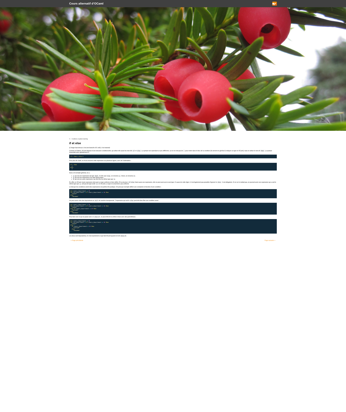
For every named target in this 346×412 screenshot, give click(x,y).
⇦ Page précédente (77, 240)
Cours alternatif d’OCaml (86, 3)
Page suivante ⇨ (270, 240)
